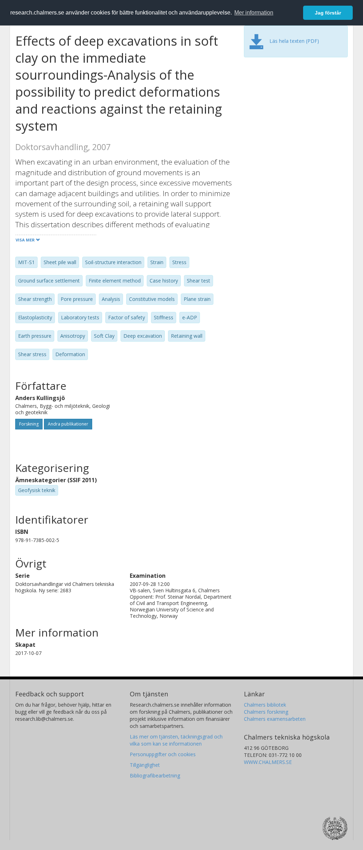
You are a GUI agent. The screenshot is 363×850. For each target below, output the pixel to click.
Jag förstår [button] (328, 13)
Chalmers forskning (266, 711)
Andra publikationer (68, 424)
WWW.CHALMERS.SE (268, 762)
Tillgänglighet (145, 764)
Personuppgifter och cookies (163, 754)
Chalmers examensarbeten (275, 718)
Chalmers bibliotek (265, 704)
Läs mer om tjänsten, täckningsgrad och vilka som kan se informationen (176, 740)
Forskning (29, 424)
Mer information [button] (253, 13)
